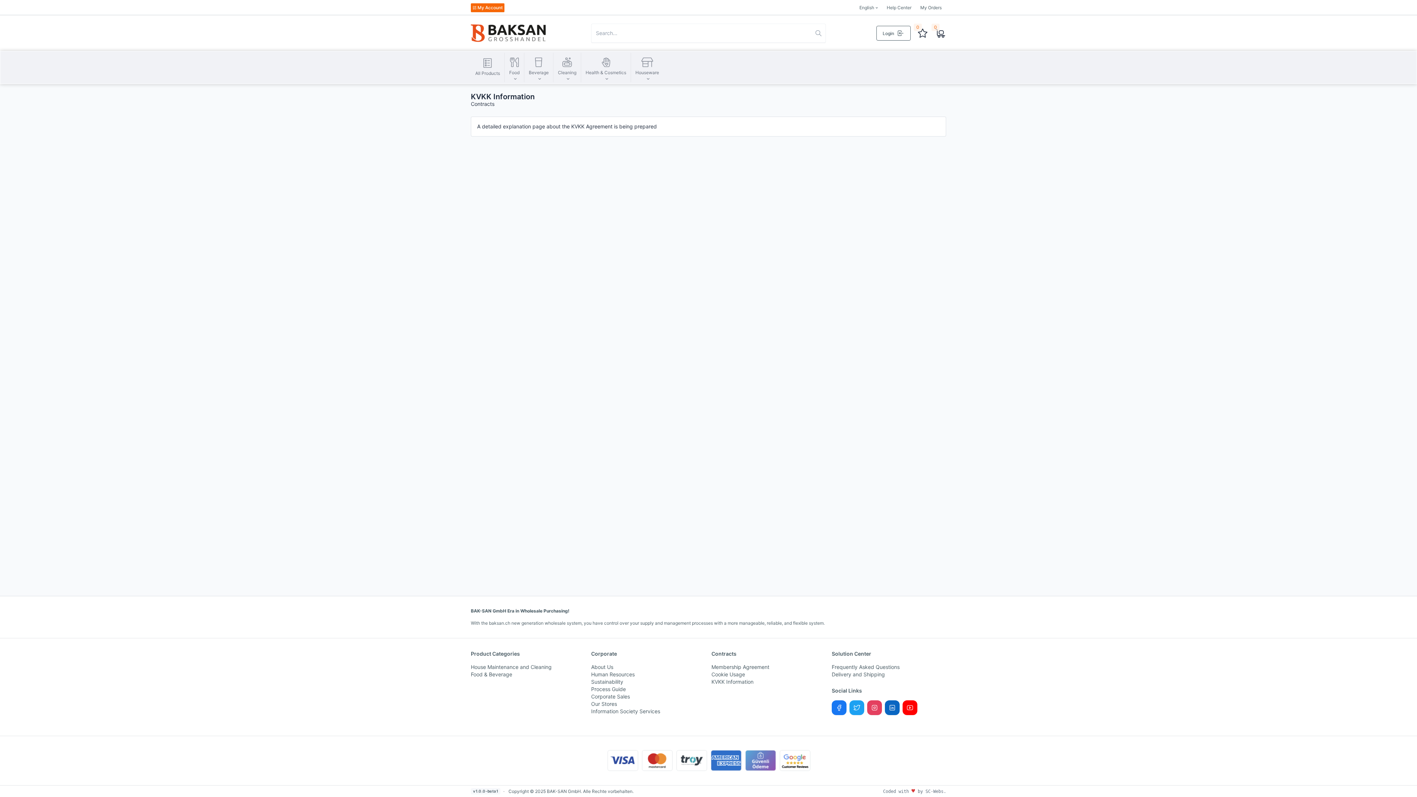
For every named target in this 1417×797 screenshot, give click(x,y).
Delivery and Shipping (858, 674)
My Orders (931, 7)
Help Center (899, 7)
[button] (514, 67)
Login (888, 33)
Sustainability (607, 682)
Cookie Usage (728, 674)
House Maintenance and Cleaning (511, 667)
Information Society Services (625, 711)
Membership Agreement (740, 667)
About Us (602, 667)
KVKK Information (732, 682)
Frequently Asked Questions (866, 667)
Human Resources (613, 674)
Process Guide (608, 689)
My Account (490, 7)
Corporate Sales (610, 696)
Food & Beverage (491, 674)
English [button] (866, 7)
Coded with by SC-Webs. (914, 791)
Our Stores (604, 704)
